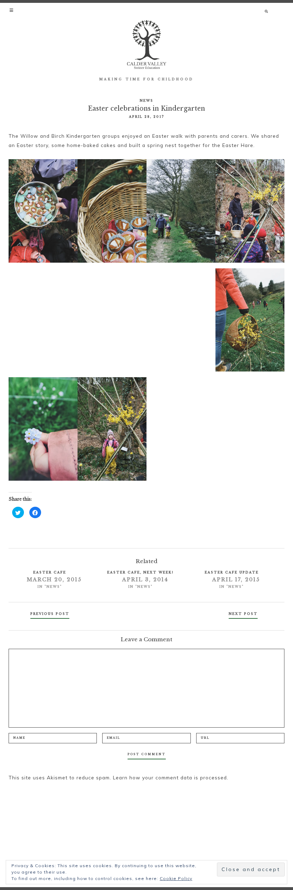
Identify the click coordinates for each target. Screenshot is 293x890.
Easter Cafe (49, 572)
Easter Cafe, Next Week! (140, 572)
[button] (12, 10)
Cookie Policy (176, 878)
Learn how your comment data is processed (170, 777)
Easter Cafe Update (232, 572)
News (146, 100)
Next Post (243, 614)
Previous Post (49, 614)
